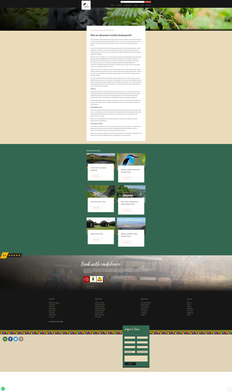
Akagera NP (143, 314)
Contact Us (189, 303)
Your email (139, 335)
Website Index (190, 312)
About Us (189, 305)
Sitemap (188, 314)
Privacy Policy (190, 310)
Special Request (128, 354)
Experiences (128, 5)
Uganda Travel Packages (54, 303)
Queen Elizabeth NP (145, 307)
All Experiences (98, 316)
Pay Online (189, 307)
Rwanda (107, 59)
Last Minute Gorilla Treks (100, 309)
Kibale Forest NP (144, 309)
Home (112, 5)
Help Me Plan (90, 286)
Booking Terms (190, 309)
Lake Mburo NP (144, 310)
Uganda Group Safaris (99, 310)
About (136, 5)
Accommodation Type (142, 349)
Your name (126, 335)
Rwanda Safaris (52, 305)
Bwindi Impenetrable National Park (127, 62)
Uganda (103, 59)
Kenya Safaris (52, 307)
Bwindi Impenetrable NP (146, 303)
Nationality (126, 340)
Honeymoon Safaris (99, 312)
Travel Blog (95, 30)
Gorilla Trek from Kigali (99, 303)
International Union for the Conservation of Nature (108, 48)
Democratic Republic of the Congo (121, 59)
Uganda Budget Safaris (100, 314)
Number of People (141, 344)
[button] (3, 389)
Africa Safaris (51, 316)
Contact (148, 5)
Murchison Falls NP (145, 305)
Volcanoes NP (144, 312)
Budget (126, 349)
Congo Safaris (52, 312)
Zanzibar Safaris (52, 310)
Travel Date (127, 344)
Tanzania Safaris (52, 309)
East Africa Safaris (53, 314)
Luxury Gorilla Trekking (99, 307)
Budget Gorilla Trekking (100, 305)
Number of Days (141, 340)
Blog (142, 5)
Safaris (119, 5)
